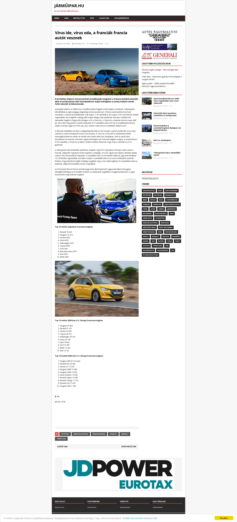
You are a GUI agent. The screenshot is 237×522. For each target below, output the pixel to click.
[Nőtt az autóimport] (147, 145)
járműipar (171, 209)
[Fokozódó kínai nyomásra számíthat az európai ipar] (147, 118)
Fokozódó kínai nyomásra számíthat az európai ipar (165, 114)
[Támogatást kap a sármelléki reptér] (147, 157)
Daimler (146, 204)
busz (161, 200)
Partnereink (92, 507)
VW (172, 250)
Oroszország (171, 232)
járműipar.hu (79, 43)
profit (146, 236)
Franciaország (99, 434)
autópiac (65, 434)
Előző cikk (62, 446)
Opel (160, 232)
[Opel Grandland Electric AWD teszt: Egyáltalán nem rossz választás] (147, 103)
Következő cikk (128, 446)
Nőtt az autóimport (162, 140)
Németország (149, 232)
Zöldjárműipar (121, 18)
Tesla (169, 241)
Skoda (145, 241)
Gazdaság (93, 43)
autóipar (147, 195)
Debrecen (157, 204)
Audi (160, 191)
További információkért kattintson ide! (140, 518)
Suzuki (161, 241)
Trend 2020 (61, 439)
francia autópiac (80, 434)
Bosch (153, 200)
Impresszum (59, 507)
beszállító (170, 195)
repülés (166, 236)
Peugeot (113, 434)
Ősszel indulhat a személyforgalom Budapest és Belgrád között (167, 127)
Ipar (92, 18)
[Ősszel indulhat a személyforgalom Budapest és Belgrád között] (147, 130)
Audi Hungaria (171, 191)
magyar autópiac (150, 223)
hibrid (161, 209)
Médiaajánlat (125, 507)
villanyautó (148, 250)
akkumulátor (149, 191)
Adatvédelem (158, 507)
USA (166, 246)
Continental (172, 200)
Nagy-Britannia (165, 227)
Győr (153, 209)
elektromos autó (172, 204)
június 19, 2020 (64, 43)
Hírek (56, 18)
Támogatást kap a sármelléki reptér (167, 154)
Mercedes (165, 223)
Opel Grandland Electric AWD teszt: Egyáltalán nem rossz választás (166, 100)
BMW (145, 200)
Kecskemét (147, 214)
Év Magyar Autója (150, 255)
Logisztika (104, 18)
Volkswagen (162, 250)
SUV (153, 241)
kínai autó (147, 218)
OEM (66, 18)
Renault (124, 434)
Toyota (146, 246)
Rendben (224, 518)
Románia (176, 236)
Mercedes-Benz (149, 227)
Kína (172, 214)
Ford (145, 209)
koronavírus (160, 214)
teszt (177, 241)
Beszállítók (79, 18)
